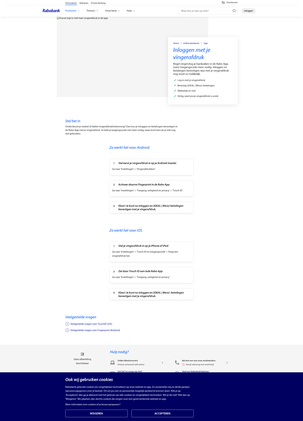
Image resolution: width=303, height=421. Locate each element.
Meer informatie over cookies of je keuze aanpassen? (93, 404)
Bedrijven (84, 3)
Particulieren (71, 3)
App (206, 43)
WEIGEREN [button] (96, 413)
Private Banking (98, 3)
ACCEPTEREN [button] (162, 413)
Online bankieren (191, 43)
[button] (229, 2)
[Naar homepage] (52, 11)
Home (176, 43)
